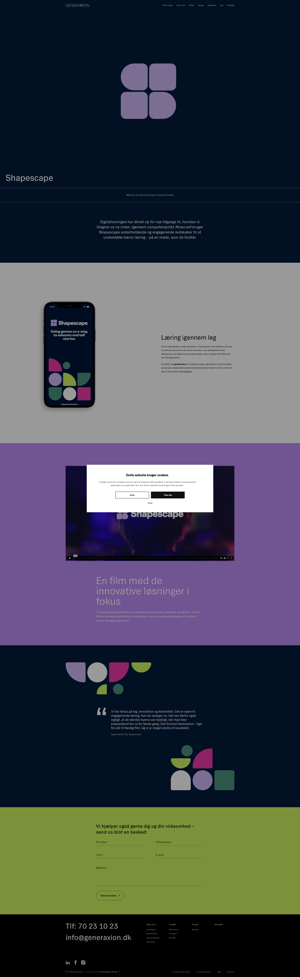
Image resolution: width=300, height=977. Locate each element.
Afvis (132, 495)
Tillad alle (168, 495)
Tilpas (150, 503)
